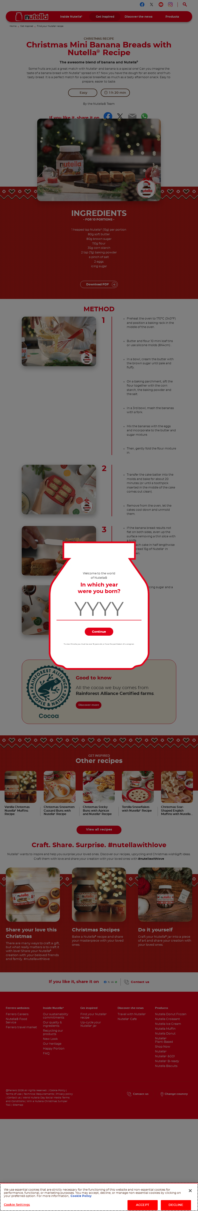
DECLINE (176, 1205)
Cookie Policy (81, 1196)
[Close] (190, 1190)
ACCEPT (142, 1205)
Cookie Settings (17, 1204)
